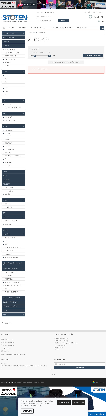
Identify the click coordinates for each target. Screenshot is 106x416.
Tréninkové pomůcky (13, 292)
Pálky (5, 101)
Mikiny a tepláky (11, 149)
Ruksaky (6, 180)
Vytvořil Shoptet (99, 382)
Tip (49, 53)
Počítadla (9, 279)
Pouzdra (6, 184)
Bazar (5, 310)
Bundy (7, 146)
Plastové (8, 117)
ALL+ (6, 85)
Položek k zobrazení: (93, 55)
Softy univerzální (12, 53)
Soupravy (8, 143)
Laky (6, 241)
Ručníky (8, 153)
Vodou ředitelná (11, 221)
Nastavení (27, 411)
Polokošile (9, 130)
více (51, 369)
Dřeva (5, 72)
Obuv (5, 172)
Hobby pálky (9, 104)
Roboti (7, 289)
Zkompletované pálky (13, 107)
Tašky (5, 176)
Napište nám (59, 347)
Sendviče (8, 62)
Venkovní (8, 207)
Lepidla (6, 217)
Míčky (5, 113)
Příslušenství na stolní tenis (12, 264)
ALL (6, 82)
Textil (5, 126)
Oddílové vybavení (10, 269)
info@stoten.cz (8, 339)
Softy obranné (10, 56)
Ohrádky (8, 276)
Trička (7, 133)
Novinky (5, 359)
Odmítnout (64, 402)
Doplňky (8, 166)
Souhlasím (79, 402)
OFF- (6, 88)
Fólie (7, 244)
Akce (33, 53)
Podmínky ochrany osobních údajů (66, 343)
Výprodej (6, 42)
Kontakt (22, 28)
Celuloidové (10, 120)
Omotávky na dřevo (12, 248)
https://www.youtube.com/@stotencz (14, 354)
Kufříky (7, 194)
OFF (6, 91)
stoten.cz (6, 351)
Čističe (5, 230)
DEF (6, 75)
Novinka (41, 53)
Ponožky (8, 162)
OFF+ (6, 95)
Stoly (5, 200)
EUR (103, 21)
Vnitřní (7, 204)
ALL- (6, 79)
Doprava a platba (38, 28)
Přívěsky (8, 254)
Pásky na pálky (10, 238)
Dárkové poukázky (10, 306)
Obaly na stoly (10, 272)
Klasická (8, 224)
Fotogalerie (82, 28)
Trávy (7, 66)
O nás (11, 28)
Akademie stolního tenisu (61, 28)
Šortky (7, 137)
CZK (99, 21)
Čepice (7, 159)
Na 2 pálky (9, 188)
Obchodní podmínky (61, 341)
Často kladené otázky (61, 338)
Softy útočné (10, 49)
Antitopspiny (10, 59)
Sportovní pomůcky (12, 257)
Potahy (6, 46)
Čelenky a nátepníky (12, 156)
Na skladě (35, 49)
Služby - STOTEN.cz (10, 302)
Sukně (7, 140)
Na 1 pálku (9, 191)
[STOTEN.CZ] (17, 18)
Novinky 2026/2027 (10, 33)
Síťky (5, 213)
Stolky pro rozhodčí (13, 285)
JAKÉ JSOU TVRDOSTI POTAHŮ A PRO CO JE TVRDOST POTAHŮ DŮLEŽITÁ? (24, 366)
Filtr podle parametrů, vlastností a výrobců (65, 62)
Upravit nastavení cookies (36, 382)
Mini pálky (9, 251)
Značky (5, 314)
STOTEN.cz (6, 348)
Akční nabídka (8, 37)
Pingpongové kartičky (11, 298)
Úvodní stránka (4, 28)
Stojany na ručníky (12, 282)
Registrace (100, 12)
